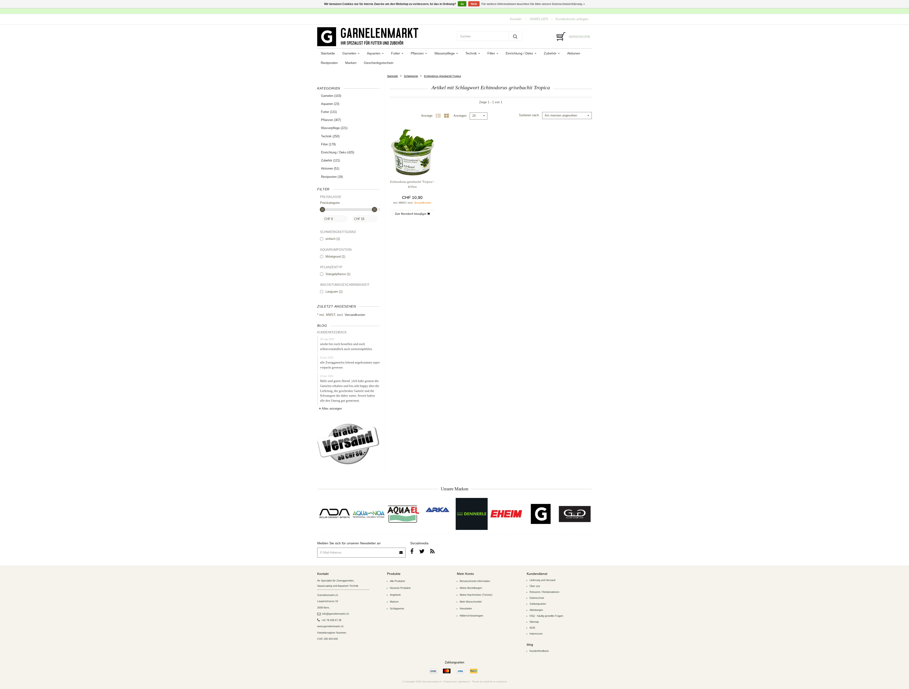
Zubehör (550, 53)
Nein (474, 4)
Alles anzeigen (332, 408)
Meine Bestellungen (471, 587)
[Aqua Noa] (369, 514)
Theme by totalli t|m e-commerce (489, 681)
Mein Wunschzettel (470, 601)
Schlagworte (411, 76)
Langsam (334, 291)
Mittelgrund (335, 256)
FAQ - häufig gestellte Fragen (546, 615)
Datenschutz (537, 597)
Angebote (395, 594)
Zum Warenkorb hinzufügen (411, 213)
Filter (491, 53)
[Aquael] (403, 514)
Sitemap (534, 621)
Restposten (329, 63)
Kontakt (515, 19)
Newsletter (466, 608)
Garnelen (349, 53)
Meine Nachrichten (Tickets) (476, 594)
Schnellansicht (412, 166)
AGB (532, 627)
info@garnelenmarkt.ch (335, 613)
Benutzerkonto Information (475, 581)
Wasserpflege (445, 53)
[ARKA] (437, 510)
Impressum (536, 633)
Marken (350, 63)
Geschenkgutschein (378, 63)
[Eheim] (506, 514)
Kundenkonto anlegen (572, 19)
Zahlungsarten (538, 603)
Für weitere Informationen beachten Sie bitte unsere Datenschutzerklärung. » (533, 4)
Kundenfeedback (539, 650)
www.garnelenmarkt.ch (330, 626)
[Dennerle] (472, 514)
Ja (462, 4)
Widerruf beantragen (471, 615)
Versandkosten (355, 315)
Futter (396, 53)
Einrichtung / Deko (520, 53)
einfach (332, 239)
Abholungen (536, 609)
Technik (471, 53)
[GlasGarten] (575, 514)
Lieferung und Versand (542, 580)
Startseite (328, 53)
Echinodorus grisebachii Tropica (442, 76)
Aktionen (573, 53)
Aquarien (374, 53)
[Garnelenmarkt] (540, 514)
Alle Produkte (397, 581)
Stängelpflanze (337, 274)
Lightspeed (463, 681)
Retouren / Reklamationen (544, 592)
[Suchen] (515, 36)
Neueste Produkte (400, 587)
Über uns (535, 586)
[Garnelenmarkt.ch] (384, 36)
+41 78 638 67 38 (331, 620)
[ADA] (334, 514)
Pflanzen (418, 53)
